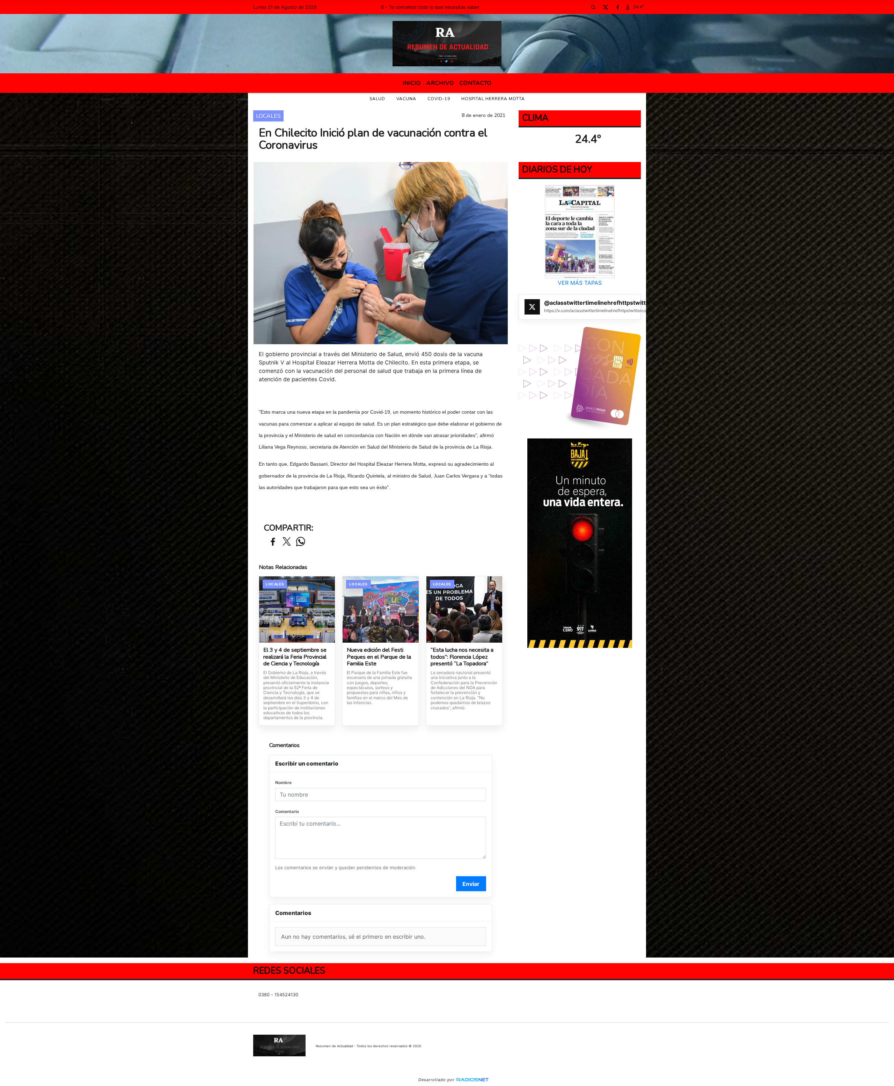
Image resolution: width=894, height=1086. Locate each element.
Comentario (287, 811)
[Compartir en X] (286, 542)
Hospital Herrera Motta (493, 99)
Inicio (412, 83)
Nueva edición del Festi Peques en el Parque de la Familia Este (379, 657)
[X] (605, 7)
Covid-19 (438, 99)
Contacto (476, 83)
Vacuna (406, 99)
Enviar (470, 883)
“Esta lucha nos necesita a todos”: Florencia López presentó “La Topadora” (462, 657)
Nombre (283, 782)
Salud (377, 99)
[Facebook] (617, 7)
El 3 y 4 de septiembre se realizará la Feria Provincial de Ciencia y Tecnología (295, 657)
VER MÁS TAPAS (580, 282)
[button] (593, 7)
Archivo (440, 83)
